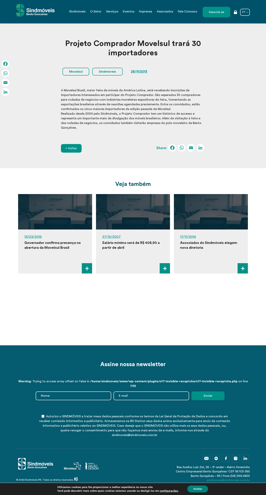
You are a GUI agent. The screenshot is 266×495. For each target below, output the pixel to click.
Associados (165, 11)
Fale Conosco (187, 11)
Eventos (128, 11)
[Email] (191, 148)
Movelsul (76, 71)
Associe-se (216, 12)
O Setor (95, 11)
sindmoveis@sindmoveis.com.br (228, 480)
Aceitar (197, 489)
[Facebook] (172, 148)
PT (244, 12)
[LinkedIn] (200, 148)
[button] (127, 337)
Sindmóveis (77, 11)
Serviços (112, 11)
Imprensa (145, 11)
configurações (169, 490)
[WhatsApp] (181, 148)
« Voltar (71, 148)
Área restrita (235, 12)
